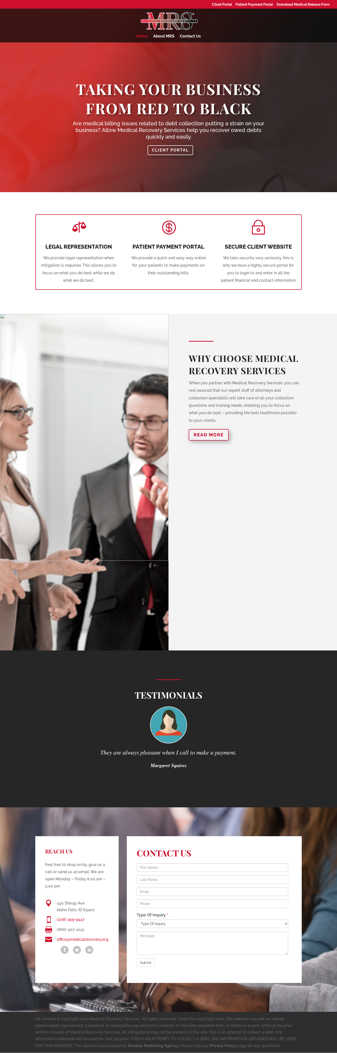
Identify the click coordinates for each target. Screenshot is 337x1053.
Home (142, 36)
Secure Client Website (258, 246)
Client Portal (222, 4)
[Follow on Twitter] (77, 950)
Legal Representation (78, 246)
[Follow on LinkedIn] (89, 950)
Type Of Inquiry (152, 915)
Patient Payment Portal (254, 4)
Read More (209, 434)
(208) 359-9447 (71, 919)
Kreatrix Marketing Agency (153, 1045)
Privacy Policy (223, 1045)
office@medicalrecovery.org (82, 939)
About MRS (163, 36)
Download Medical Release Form (303, 4)
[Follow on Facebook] (65, 950)
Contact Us (190, 36)
